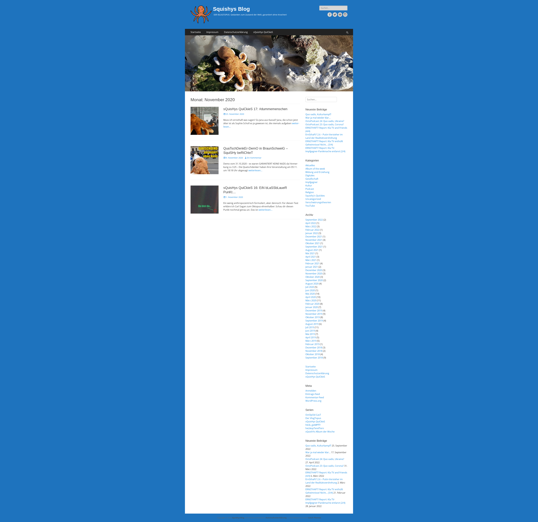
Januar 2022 (311, 233)
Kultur (308, 185)
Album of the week (315, 168)
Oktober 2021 (312, 243)
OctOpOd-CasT (313, 414)
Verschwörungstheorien (318, 202)
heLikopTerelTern (314, 428)
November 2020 (313, 273)
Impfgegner (311, 182)
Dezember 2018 (313, 347)
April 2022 (310, 223)
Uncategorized (313, 199)
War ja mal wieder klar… (318, 117)
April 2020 (310, 297)
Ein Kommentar (254, 157)
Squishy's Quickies (315, 195)
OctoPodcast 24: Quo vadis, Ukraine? (324, 121)
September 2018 (314, 357)
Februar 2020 (312, 303)
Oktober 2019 (312, 317)
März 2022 (310, 226)
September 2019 (314, 320)
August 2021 (311, 250)
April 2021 (310, 256)
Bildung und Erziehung (317, 172)
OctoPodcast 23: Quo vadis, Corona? (324, 124)
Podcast (309, 188)
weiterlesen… (255, 170)
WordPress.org (313, 400)
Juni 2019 (310, 330)
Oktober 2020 (312, 276)
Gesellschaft (311, 178)
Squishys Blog (231, 9)
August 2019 (311, 324)
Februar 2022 (312, 229)
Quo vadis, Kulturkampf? (318, 114)
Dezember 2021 (313, 236)
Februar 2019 (312, 344)
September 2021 (314, 246)
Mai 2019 (310, 334)
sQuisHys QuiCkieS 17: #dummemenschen (255, 109)
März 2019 (310, 340)
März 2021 (310, 260)
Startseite (196, 32)
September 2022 (314, 219)
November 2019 (313, 313)
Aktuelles (310, 165)
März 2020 (310, 300)
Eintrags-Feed (312, 394)
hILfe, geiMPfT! (313, 424)
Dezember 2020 (313, 270)
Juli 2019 (309, 327)
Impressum (212, 32)
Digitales (310, 175)
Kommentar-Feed (314, 397)
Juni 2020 (310, 290)
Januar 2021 (311, 266)
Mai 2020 (310, 293)
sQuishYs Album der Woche (320, 431)
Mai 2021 (310, 253)
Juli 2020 (309, 287)
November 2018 (313, 350)
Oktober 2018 (312, 354)
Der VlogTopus (313, 418)
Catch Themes (314, 517)
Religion (309, 192)
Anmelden (310, 390)
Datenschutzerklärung (236, 32)
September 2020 (314, 280)
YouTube (310, 205)
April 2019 (310, 337)
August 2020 (311, 283)
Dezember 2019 (313, 310)
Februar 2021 (312, 263)
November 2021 (313, 239)
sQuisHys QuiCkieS (263, 32)
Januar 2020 (311, 307)
